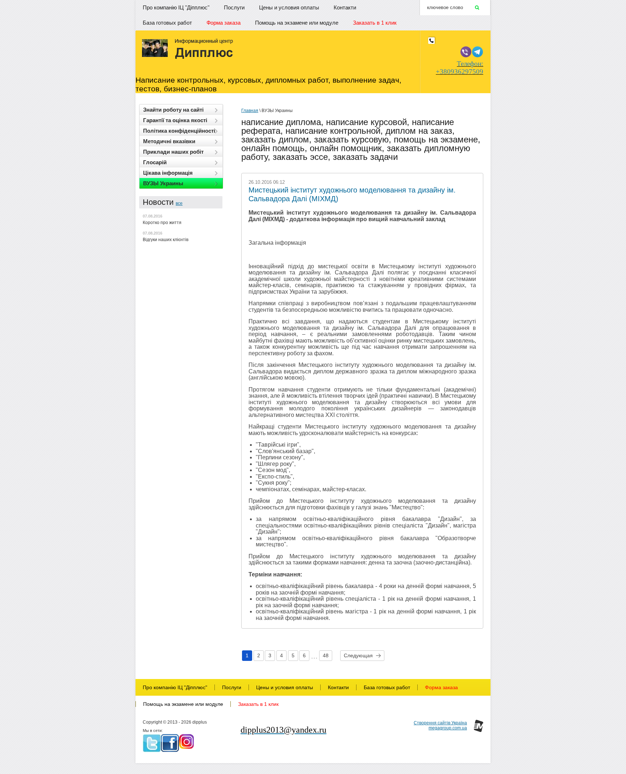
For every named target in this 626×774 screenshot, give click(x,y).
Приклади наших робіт (173, 152)
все (179, 203)
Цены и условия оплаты (289, 7)
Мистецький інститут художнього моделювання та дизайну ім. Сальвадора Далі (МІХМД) (352, 194)
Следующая (358, 655)
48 (326, 655)
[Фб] (170, 743)
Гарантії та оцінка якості (175, 120)
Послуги (234, 7)
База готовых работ (167, 23)
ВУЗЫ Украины (163, 183)
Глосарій (155, 162)
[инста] (186, 741)
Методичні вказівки (169, 141)
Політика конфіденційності (179, 131)
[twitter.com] (152, 743)
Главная (249, 110)
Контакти (345, 7)
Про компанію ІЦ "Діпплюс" (176, 7)
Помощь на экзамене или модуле (296, 23)
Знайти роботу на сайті (173, 110)
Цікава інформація (168, 173)
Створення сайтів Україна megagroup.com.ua (440, 725)
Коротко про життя (162, 222)
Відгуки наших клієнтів (165, 239)
